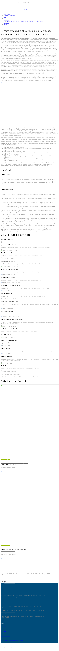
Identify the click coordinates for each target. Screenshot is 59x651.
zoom (3, 459)
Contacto (4, 581)
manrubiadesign (9, 647)
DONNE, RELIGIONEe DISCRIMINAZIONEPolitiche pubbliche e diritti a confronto (13, 550)
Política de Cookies (5, 636)
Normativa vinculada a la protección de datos (12, 640)
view (8, 459)
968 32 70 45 (26, 3)
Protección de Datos (6, 627)
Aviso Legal (3, 631)
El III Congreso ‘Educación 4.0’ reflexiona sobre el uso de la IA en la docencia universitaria (22, 606)
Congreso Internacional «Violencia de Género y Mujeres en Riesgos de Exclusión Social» (14, 463)
